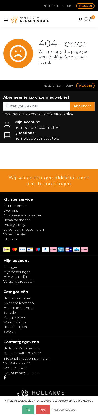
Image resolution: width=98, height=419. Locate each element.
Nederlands (52, 6)
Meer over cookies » (64, 409)
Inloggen (85, 6)
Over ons (10, 210)
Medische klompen (18, 308)
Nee (43, 410)
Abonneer (82, 106)
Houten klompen (17, 298)
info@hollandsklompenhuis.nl (26, 358)
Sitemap (10, 239)
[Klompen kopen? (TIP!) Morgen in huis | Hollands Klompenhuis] (30, 19)
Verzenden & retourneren (23, 229)
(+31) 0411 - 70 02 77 (25, 353)
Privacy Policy (14, 225)
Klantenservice (14, 206)
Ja (28, 410)
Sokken (9, 331)
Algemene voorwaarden (22, 215)
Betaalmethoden (17, 220)
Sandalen (10, 312)
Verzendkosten (15, 234)
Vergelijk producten (19, 281)
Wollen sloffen (14, 322)
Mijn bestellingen (17, 272)
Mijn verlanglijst (15, 277)
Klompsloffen (14, 317)
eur (68, 6)
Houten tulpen (15, 327)
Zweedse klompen (18, 303)
